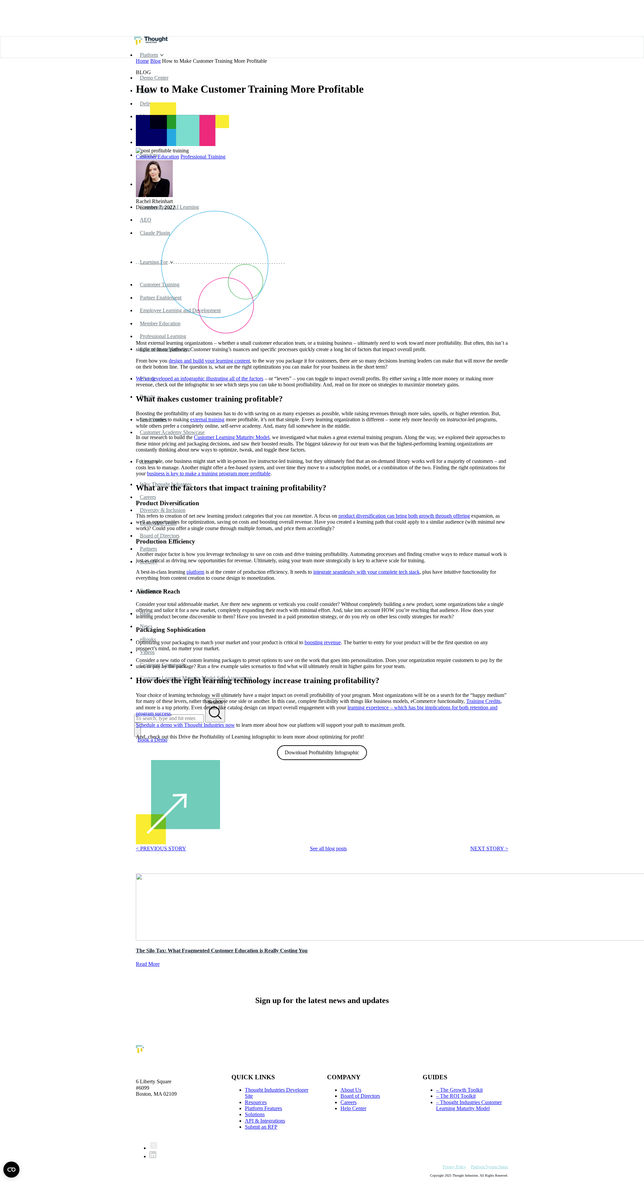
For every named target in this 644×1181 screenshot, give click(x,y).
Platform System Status (489, 1167)
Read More (148, 964)
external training (207, 419)
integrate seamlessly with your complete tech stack (366, 572)
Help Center (353, 1108)
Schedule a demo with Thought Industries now (185, 725)
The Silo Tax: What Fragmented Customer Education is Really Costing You (222, 950)
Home (142, 61)
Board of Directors (360, 1096)
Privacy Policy (454, 1167)
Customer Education (157, 156)
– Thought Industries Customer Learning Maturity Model (469, 1105)
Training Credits (483, 701)
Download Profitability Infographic (322, 752)
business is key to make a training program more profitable (208, 473)
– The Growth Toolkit (459, 1090)
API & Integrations (265, 1121)
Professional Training (202, 156)
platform (195, 572)
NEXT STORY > (489, 848)
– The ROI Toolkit (456, 1096)
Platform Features (263, 1108)
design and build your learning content (209, 361)
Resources (256, 1102)
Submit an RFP (261, 1127)
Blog (155, 61)
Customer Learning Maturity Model (231, 437)
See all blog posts (328, 848)
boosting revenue (323, 642)
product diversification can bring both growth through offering (404, 516)
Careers (348, 1102)
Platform (149, 55)
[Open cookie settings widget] (11, 1170)
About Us (350, 1090)
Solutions (255, 1114)
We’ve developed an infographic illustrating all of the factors (199, 378)
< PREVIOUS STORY (161, 848)
